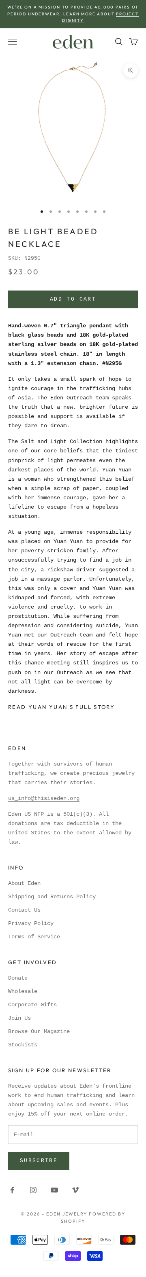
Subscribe (39, 1161)
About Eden (24, 883)
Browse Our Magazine (39, 1031)
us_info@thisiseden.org (43, 798)
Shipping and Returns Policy (52, 896)
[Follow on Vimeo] (75, 1190)
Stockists (22, 1045)
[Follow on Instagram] (33, 1190)
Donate (18, 978)
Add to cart (73, 299)
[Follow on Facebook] (12, 1190)
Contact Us (24, 910)
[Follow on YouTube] (54, 1190)
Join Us (19, 1018)
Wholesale (22, 991)
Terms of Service (34, 936)
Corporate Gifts (32, 1004)
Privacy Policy (31, 923)
